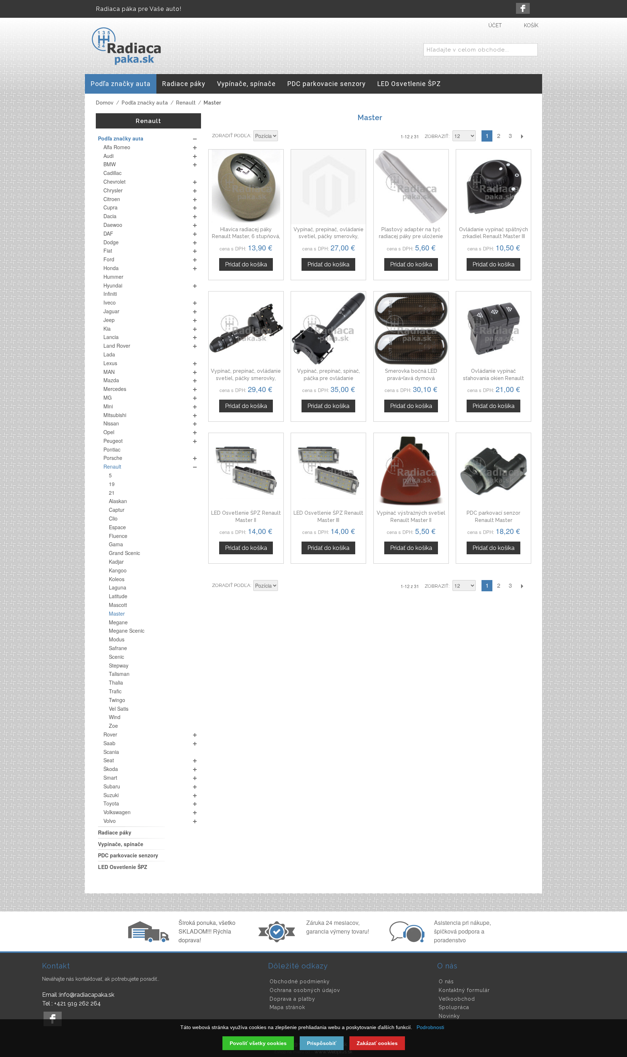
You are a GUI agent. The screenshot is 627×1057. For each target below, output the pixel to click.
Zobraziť (436, 136)
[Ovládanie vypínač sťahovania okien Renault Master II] (493, 328)
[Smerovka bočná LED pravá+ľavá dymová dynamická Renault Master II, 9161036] (411, 328)
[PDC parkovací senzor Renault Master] (493, 470)
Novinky (449, 1016)
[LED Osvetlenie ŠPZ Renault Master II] (246, 470)
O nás (446, 981)
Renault (186, 103)
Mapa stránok (287, 1007)
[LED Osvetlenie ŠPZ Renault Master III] (328, 470)
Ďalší (521, 136)
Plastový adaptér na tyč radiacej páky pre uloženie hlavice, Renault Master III (411, 236)
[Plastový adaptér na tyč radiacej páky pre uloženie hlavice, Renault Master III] (411, 187)
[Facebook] (523, 8)
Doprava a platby (292, 999)
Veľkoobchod (457, 999)
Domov (105, 103)
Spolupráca (454, 1007)
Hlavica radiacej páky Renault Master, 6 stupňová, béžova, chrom (246, 236)
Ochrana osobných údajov (305, 990)
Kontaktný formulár (464, 990)
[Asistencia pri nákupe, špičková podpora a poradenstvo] (406, 940)
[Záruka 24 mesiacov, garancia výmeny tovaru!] (278, 940)
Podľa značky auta (145, 103)
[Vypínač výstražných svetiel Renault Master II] (411, 470)
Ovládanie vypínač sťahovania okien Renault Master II (493, 378)
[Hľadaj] (531, 50)
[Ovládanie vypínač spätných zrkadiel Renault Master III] (493, 187)
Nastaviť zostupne (284, 136)
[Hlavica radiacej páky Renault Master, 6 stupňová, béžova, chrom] (246, 187)
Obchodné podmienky (300, 981)
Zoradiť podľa (231, 135)
